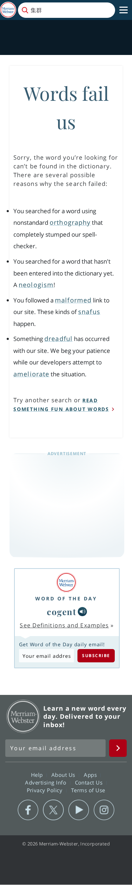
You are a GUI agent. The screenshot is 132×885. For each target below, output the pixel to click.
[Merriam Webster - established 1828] (8, 10)
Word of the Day (66, 598)
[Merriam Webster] (66, 582)
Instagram (104, 810)
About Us (64, 774)
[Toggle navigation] (123, 10)
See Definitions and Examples (64, 625)
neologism (36, 284)
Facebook (28, 810)
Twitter (53, 810)
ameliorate (31, 374)
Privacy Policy (45, 790)
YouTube (78, 810)
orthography (70, 222)
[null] (82, 611)
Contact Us (90, 782)
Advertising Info (46, 782)
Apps (91, 774)
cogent (61, 611)
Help (38, 774)
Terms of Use (88, 790)
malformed (73, 300)
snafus (89, 311)
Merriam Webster (23, 716)
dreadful (58, 338)
